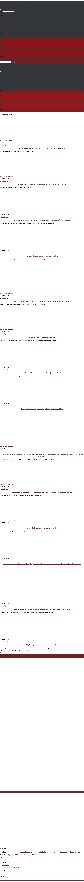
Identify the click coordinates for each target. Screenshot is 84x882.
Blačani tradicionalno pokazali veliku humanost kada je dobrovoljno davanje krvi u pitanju (42, 609)
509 (12, 650)
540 (24, 650)
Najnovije (5, 140)
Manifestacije (35, 852)
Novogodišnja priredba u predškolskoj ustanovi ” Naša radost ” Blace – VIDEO (42, 184)
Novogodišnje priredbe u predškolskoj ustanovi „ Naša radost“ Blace (42, 409)
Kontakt (4, 35)
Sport (6, 23)
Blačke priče (8, 852)
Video (27, 854)
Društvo (6, 17)
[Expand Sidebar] (0, 652)
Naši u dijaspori (58, 852)
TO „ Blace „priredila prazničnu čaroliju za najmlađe (42, 645)
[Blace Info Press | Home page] (15, 7)
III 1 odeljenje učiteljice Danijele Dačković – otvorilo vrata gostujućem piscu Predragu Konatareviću (42, 301)
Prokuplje (7, 30)
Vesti (3, 15)
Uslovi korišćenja (5, 878)
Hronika (18, 852)
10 (8, 650)
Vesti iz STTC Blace (21, 855)
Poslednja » (28, 650)
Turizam (6, 24)
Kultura (6, 18)
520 (21, 650)
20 (9, 650)
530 (22, 650)
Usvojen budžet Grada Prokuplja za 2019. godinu (42, 528)
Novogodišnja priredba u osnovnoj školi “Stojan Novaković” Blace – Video (42, 148)
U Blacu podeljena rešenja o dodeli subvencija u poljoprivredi (42, 373)
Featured (15, 852)
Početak (4, 14)
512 (17, 650)
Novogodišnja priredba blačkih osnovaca (42, 337)
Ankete (1, 852)
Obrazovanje (7, 20)
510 (14, 650)
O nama (4, 33)
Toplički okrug (5, 26)
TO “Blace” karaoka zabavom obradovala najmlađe (42, 256)
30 (10, 650)
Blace (6, 27)
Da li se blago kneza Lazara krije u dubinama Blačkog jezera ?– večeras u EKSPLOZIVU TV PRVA (42, 492)
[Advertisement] (42, 264)
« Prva (4, 650)
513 (19, 650)
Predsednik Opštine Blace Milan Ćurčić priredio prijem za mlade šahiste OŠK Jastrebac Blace (42, 220)
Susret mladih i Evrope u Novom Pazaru (10, 867)
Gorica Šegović (4, 145)
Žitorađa (6, 32)
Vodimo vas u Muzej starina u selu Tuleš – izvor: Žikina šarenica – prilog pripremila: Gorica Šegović (22, 860)
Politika (6, 21)
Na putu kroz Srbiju (50, 852)
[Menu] (0, 9)
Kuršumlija (7, 29)
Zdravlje (29, 854)
